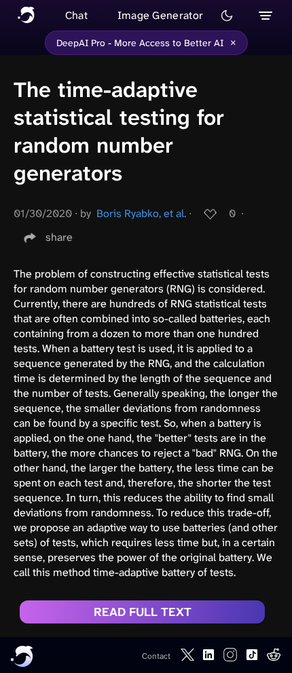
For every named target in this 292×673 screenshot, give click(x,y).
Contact (156, 656)
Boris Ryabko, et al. (141, 213)
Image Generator (160, 15)
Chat (76, 15)
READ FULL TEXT (142, 612)
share (59, 237)
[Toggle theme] (227, 15)
